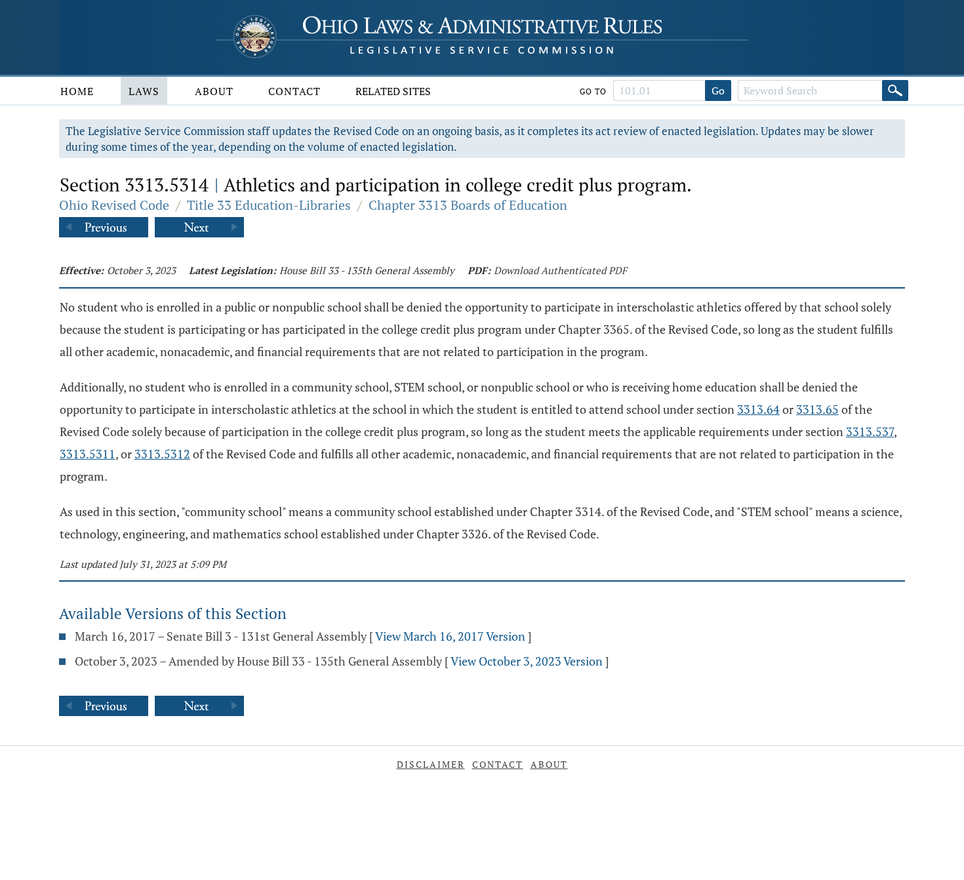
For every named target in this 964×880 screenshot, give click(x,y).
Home (77, 91)
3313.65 (817, 409)
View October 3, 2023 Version (527, 661)
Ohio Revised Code (114, 205)
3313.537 (870, 431)
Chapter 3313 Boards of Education (468, 205)
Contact (294, 91)
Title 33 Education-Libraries (269, 205)
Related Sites (393, 91)
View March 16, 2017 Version (450, 636)
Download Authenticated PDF (560, 270)
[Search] (895, 90)
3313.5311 (87, 454)
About (214, 91)
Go (718, 90)
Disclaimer (431, 764)
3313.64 (758, 409)
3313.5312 (162, 454)
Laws (144, 91)
